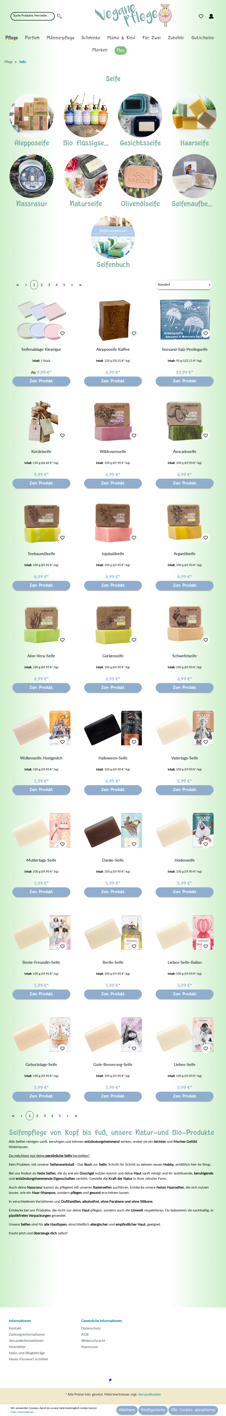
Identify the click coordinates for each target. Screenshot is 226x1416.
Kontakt (15, 1328)
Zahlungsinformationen (27, 1334)
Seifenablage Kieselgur (41, 349)
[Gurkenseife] (113, 626)
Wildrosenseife (113, 451)
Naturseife (86, 204)
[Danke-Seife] (113, 830)
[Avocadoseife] (185, 421)
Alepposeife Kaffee (113, 349)
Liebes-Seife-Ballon (185, 962)
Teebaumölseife (41, 553)
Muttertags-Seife (41, 860)
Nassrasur (31, 204)
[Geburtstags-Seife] (41, 1034)
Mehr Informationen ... (24, 1412)
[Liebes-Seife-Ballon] (185, 932)
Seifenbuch (113, 265)
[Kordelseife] (41, 421)
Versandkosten (149, 1394)
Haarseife (194, 143)
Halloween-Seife (113, 757)
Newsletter (17, 1346)
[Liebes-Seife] (185, 1034)
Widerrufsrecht (93, 1340)
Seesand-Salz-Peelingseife (185, 349)
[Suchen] (60, 16)
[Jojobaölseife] (113, 524)
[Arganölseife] (185, 524)
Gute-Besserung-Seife (112, 1064)
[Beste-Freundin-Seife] (41, 932)
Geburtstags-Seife (41, 1064)
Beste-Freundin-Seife (41, 962)
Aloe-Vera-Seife (41, 655)
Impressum (89, 1346)
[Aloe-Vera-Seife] (41, 626)
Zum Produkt (41, 381)
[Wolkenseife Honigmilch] (41, 728)
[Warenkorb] (219, 15)
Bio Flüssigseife (87, 143)
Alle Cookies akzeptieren (193, 1410)
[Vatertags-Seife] (185, 728)
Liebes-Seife (185, 1064)
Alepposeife (31, 143)
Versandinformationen (26, 1340)
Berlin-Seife (113, 962)
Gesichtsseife (140, 143)
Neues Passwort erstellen (28, 1359)
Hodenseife (185, 860)
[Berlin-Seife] (113, 932)
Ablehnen (127, 1410)
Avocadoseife (184, 451)
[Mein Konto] (211, 16)
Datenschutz (91, 1328)
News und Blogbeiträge (27, 1353)
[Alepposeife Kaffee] (113, 319)
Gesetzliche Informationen (101, 1320)
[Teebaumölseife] (41, 524)
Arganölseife (185, 553)
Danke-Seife (113, 860)
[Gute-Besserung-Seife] (113, 1034)
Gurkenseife (113, 655)
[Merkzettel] (201, 16)
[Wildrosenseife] (113, 421)
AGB (85, 1334)
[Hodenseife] (185, 830)
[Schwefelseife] (185, 626)
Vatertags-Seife (184, 757)
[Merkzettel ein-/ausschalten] (62, 333)
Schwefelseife (184, 655)
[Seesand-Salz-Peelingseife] (185, 319)
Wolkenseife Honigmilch (41, 757)
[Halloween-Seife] (113, 728)
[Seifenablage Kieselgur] (41, 319)
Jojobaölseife (113, 553)
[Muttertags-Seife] (41, 830)
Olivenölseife (140, 204)
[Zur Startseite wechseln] (133, 15)
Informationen (20, 1320)
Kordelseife (41, 451)
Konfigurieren (153, 1410)
